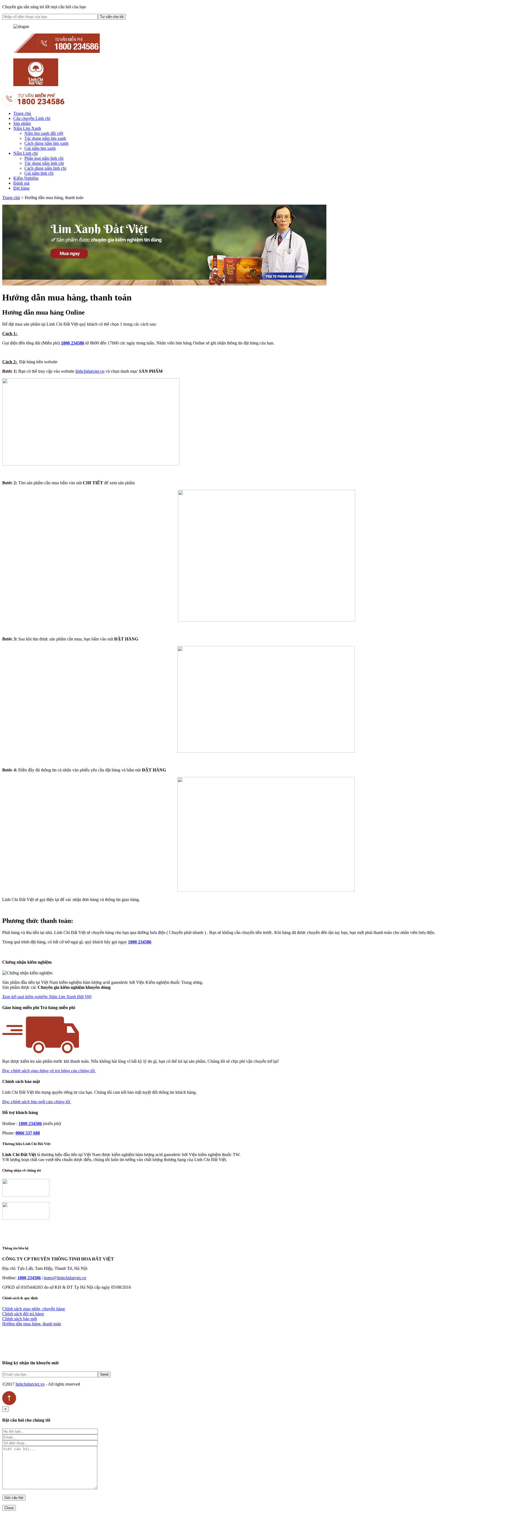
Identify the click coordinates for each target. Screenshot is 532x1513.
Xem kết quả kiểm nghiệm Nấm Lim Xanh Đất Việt (46, 996)
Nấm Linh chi (25, 153)
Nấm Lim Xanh (27, 128)
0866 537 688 (28, 1133)
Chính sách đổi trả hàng (23, 1313)
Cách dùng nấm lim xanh (46, 143)
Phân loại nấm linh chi (43, 158)
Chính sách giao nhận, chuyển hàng (33, 1308)
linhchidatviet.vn (89, 371)
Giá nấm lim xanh (40, 148)
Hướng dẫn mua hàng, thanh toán (31, 1323)
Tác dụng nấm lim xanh (45, 138)
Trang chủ (22, 113)
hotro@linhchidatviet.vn (65, 1277)
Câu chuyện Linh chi (31, 118)
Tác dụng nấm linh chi (44, 163)
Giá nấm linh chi (38, 173)
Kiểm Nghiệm (25, 178)
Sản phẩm (22, 123)
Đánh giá (21, 183)
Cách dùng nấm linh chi (45, 168)
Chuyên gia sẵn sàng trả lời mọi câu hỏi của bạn (44, 6)
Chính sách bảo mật (19, 1318)
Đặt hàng (21, 188)
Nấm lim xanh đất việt (43, 133)
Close (9, 1508)
